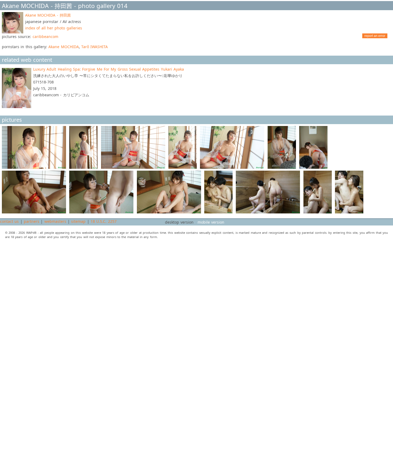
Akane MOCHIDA (63, 46)
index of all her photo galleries (53, 27)
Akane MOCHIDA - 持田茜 (48, 15)
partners (31, 221)
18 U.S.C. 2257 (104, 221)
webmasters (55, 221)
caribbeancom (45, 36)
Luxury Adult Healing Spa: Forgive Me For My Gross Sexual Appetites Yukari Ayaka (108, 69)
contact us (9, 221)
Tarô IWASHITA (94, 46)
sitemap (78, 221)
